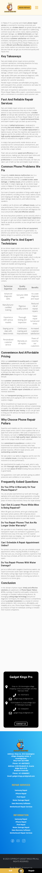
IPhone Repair (21, 793)
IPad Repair (21, 797)
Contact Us (21, 724)
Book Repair (24, 7)
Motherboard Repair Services (21, 807)
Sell (10, 870)
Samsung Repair (21, 790)
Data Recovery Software (21, 803)
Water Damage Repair (21, 800)
